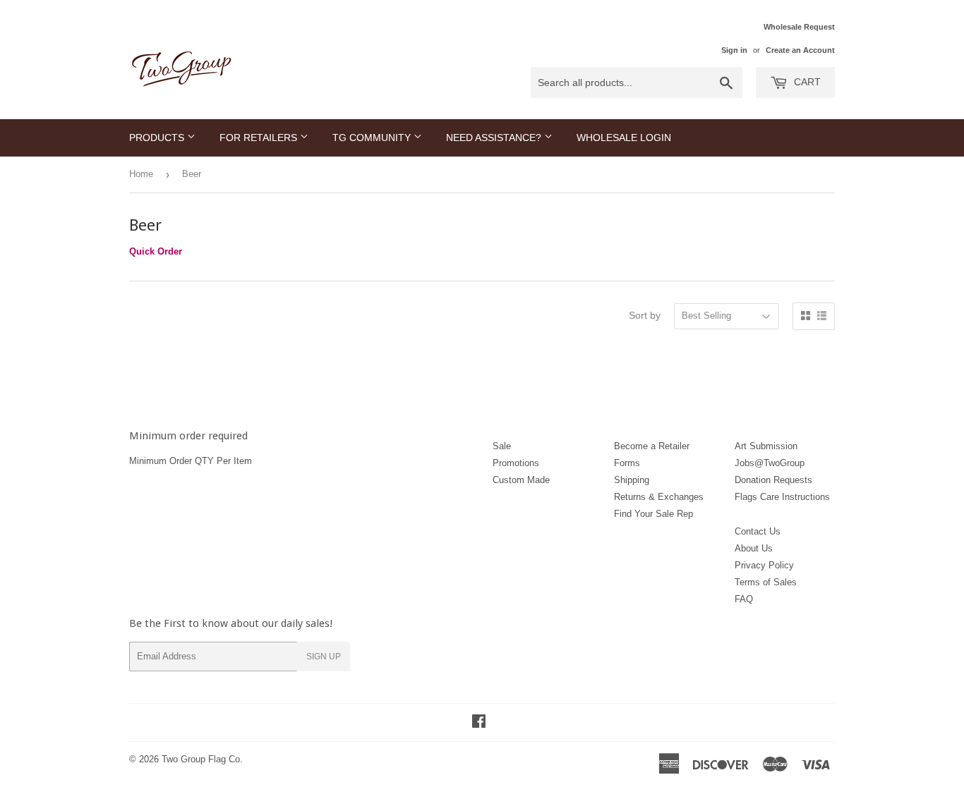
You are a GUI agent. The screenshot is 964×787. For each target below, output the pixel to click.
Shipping (631, 480)
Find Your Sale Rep (653, 513)
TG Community (373, 137)
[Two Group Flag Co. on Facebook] (478, 723)
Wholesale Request (799, 27)
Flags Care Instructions (782, 497)
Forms (627, 463)
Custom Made (521, 480)
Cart (806, 81)
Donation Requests (773, 480)
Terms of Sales (766, 582)
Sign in (734, 50)
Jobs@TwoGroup (770, 463)
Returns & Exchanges (659, 497)
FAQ (744, 599)
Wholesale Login (624, 137)
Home (141, 174)
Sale (502, 446)
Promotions (516, 463)
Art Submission (766, 446)
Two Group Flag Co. (202, 759)
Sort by (645, 315)
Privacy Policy (764, 565)
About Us (754, 548)
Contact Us (758, 531)
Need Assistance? (495, 137)
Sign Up (323, 656)
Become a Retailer (651, 446)
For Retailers (259, 137)
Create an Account (800, 50)
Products (158, 137)
